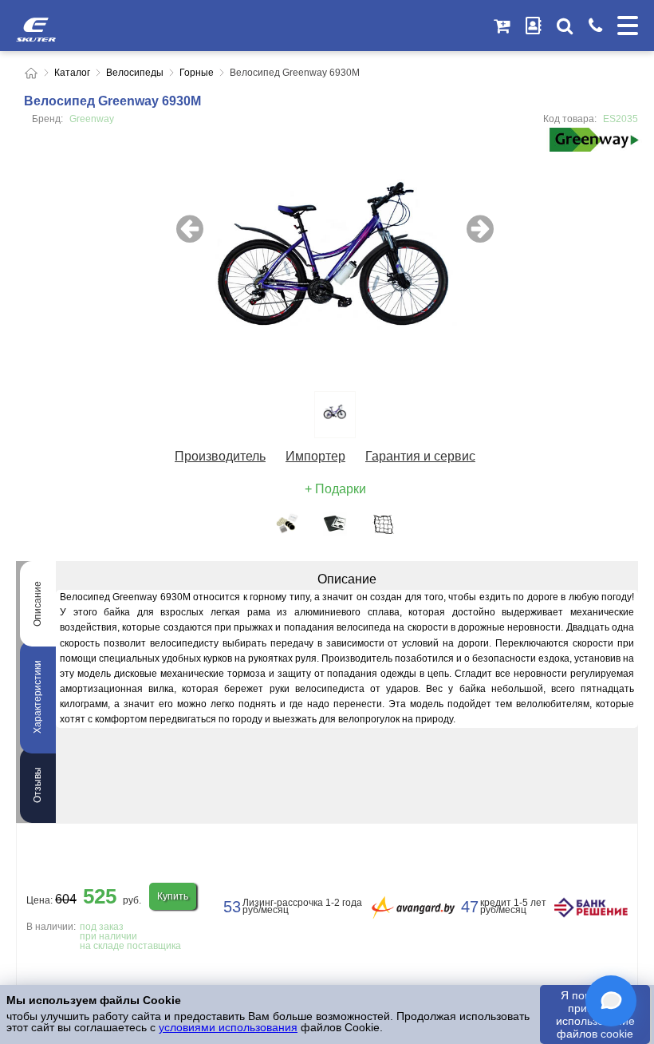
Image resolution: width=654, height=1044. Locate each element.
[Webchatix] (610, 1000)
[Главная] (31, 73)
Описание (37, 604)
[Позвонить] (595, 26)
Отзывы (37, 785)
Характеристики (37, 697)
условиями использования (228, 1027)
